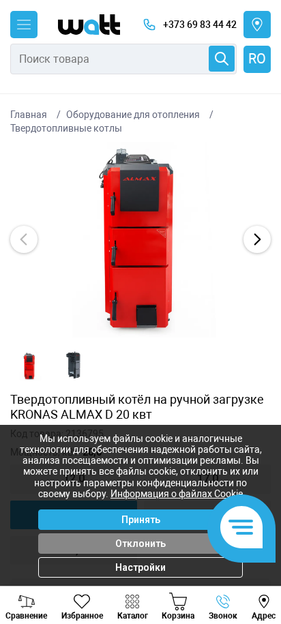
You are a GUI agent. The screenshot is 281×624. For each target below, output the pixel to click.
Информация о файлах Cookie (176, 493)
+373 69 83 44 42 (200, 24)
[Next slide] (257, 239)
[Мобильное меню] (24, 24)
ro (257, 58)
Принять (140, 519)
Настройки (140, 567)
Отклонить (140, 543)
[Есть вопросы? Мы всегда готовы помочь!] (241, 528)
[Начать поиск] (222, 59)
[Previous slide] (24, 239)
